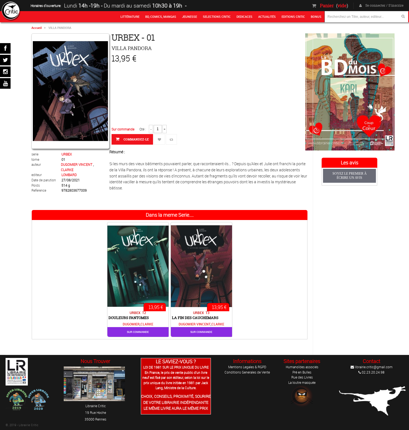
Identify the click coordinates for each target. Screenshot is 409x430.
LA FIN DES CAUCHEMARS (195, 317)
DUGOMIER (131, 324)
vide (342, 6)
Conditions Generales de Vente (247, 372)
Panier (327, 6)
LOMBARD (69, 174)
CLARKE (67, 169)
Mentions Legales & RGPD (247, 367)
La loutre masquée (302, 382)
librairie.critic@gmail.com (373, 367)
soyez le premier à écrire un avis (349, 176)
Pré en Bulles (301, 372)
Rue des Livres (302, 377)
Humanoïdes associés (302, 367)
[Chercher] (403, 16)
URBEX (66, 154)
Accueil (36, 28)
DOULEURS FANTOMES (129, 317)
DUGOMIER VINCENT (77, 164)
